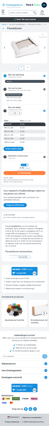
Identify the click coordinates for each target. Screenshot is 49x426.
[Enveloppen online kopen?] (24, 5)
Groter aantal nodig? (13, 149)
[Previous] (4, 48)
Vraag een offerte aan (15, 205)
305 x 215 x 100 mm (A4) (14, 100)
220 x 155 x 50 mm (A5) (14, 95)
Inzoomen (43, 37)
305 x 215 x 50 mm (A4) (14, 97)
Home (4, 24)
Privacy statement (12, 422)
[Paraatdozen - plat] (21, 67)
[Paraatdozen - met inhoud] (27, 67)
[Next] (44, 48)
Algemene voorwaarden (32, 418)
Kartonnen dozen (34, 24)
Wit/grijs (9, 81)
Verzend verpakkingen (17, 24)
